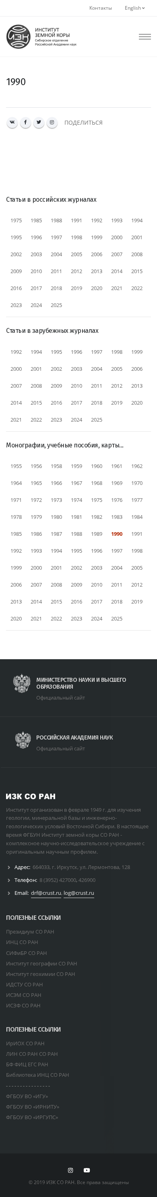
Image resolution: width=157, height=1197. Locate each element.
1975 (16, 220)
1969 (116, 483)
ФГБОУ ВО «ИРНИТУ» (32, 1106)
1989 (96, 533)
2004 (56, 254)
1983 (116, 516)
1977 (137, 499)
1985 (36, 220)
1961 (116, 466)
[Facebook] (25, 122)
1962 (137, 466)
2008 (137, 254)
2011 (56, 271)
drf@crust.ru (46, 892)
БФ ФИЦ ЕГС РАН (27, 1064)
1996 (36, 237)
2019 (76, 288)
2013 (96, 271)
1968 (96, 483)
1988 (56, 220)
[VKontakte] (12, 122)
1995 (16, 237)
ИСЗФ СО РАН (23, 1005)
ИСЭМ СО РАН (23, 995)
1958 (56, 466)
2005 (76, 254)
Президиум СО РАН (30, 931)
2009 (16, 271)
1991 (76, 220)
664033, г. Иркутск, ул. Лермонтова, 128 (81, 867)
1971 (16, 499)
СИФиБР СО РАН (26, 953)
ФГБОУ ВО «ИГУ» (27, 1096)
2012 (76, 271)
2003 (36, 254)
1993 (116, 220)
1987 (56, 533)
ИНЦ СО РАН (22, 942)
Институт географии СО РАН (41, 963)
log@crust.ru (79, 892)
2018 (56, 288)
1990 (116, 533)
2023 (16, 305)
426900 (86, 880)
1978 (16, 516)
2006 (96, 254)
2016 (16, 288)
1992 (96, 220)
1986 (36, 533)
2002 (16, 254)
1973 (56, 499)
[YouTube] (87, 1170)
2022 (137, 288)
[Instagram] (52, 122)
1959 (76, 466)
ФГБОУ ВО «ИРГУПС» (32, 1117)
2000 (116, 237)
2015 (137, 271)
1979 (36, 516)
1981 (76, 516)
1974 (76, 499)
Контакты (100, 8)
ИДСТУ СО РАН (24, 984)
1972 (36, 499)
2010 (36, 271)
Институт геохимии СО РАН (40, 974)
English (133, 8)
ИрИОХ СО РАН (25, 1043)
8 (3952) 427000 (57, 880)
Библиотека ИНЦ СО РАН (37, 1074)
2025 (56, 305)
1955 (16, 466)
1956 (36, 466)
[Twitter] (38, 122)
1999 (96, 237)
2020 (96, 288)
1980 (56, 516)
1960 (96, 466)
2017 (36, 288)
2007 (116, 254)
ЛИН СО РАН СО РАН (32, 1053)
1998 (76, 237)
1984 (137, 516)
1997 (56, 237)
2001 (137, 237)
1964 (16, 483)
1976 (116, 499)
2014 (116, 271)
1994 (137, 220)
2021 (116, 288)
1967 (76, 483)
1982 (96, 516)
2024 (36, 305)
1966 (56, 483)
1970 (137, 483)
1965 (36, 483)
